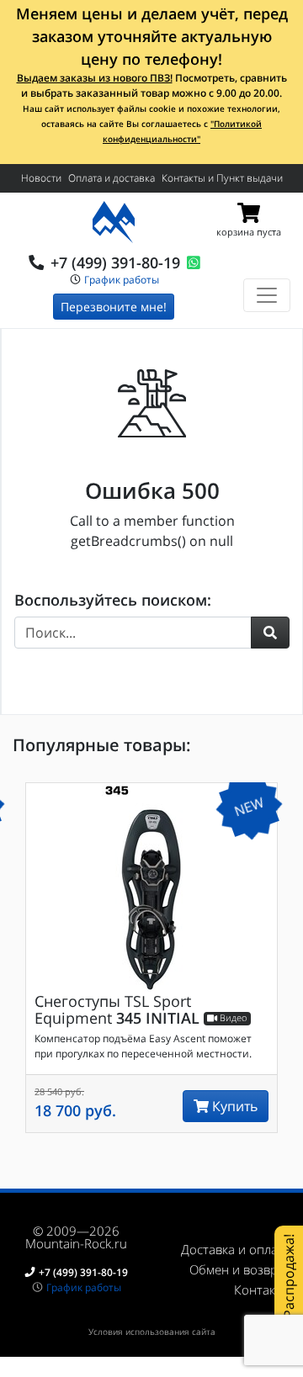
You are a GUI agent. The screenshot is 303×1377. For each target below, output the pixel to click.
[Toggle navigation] (266, 295)
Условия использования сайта (151, 1331)
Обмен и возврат (239, 1269)
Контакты (262, 1289)
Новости (41, 178)
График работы (121, 280)
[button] (270, 633)
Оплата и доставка (111, 178)
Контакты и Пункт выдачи (222, 178)
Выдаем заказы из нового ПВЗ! (95, 78)
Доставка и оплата (235, 1249)
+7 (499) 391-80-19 (115, 262)
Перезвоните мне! (114, 307)
